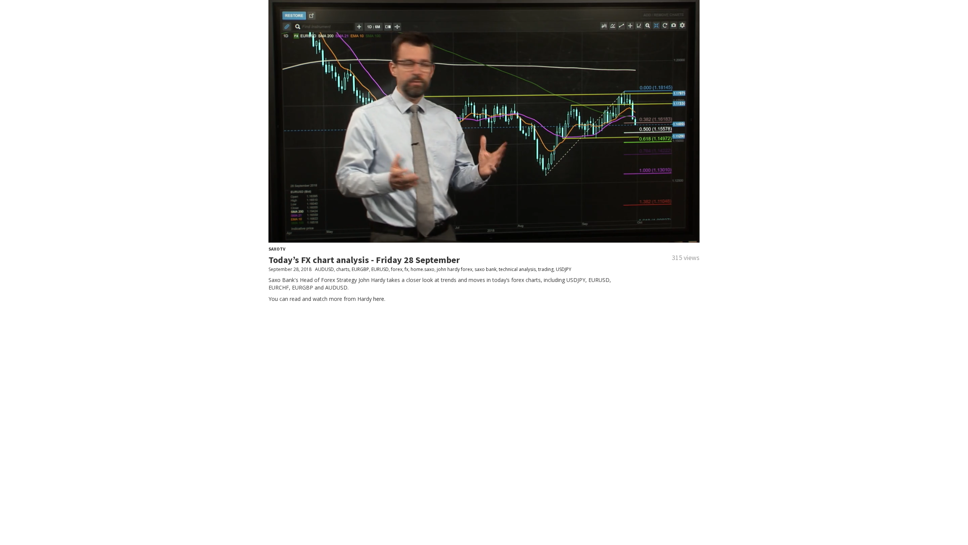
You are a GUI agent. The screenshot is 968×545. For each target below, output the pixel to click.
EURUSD (380, 269)
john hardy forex (454, 269)
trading (546, 269)
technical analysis (517, 269)
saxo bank (485, 269)
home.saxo (422, 269)
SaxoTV (276, 249)
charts (342, 269)
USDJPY (563, 269)
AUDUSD (324, 269)
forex (396, 269)
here (378, 298)
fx (406, 269)
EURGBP (360, 269)
